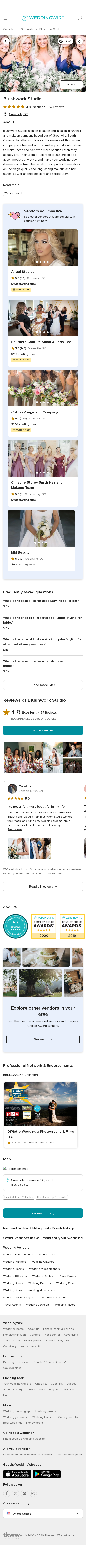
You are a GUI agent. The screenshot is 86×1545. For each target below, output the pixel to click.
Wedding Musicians (40, 1290)
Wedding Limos (12, 1290)
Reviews (24, 1362)
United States (22, 1513)
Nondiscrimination (14, 1334)
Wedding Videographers (44, 1269)
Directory (9, 1362)
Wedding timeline (43, 1417)
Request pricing (43, 1213)
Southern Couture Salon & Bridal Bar (41, 342)
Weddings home (13, 1329)
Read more (11, 185)
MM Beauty (20, 552)
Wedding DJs (47, 1254)
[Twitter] (15, 1493)
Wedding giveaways (15, 1417)
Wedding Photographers (18, 1254)
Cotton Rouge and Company (34, 412)
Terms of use (11, 1340)
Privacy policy (32, 1340)
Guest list (57, 1383)
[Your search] (6, 41)
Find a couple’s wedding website (24, 1438)
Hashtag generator (47, 1411)
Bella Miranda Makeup (59, 1228)
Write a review (43, 730)
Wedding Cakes (66, 1283)
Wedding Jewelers (38, 1304)
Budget (71, 1383)
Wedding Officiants (15, 1276)
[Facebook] (6, 1493)
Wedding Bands (13, 1283)
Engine (53, 1389)
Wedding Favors (65, 1304)
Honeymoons (35, 1422)
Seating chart (36, 1389)
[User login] (80, 17)
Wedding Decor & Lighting (19, 1297)
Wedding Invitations (54, 1297)
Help (6, 1395)
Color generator (68, 1417)
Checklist (41, 1383)
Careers (35, 1334)
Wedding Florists (13, 1269)
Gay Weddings (12, 1368)
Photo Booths (68, 1276)
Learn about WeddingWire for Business (28, 1454)
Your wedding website (17, 1383)
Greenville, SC (18, 114)
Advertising (71, 1334)
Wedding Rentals (43, 1276)
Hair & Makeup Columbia (18, 1197)
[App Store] (17, 1477)
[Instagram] (33, 1493)
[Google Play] (47, 1477)
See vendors (43, 1039)
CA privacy (10, 1346)
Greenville (28, 29)
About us (33, 1329)
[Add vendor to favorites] (79, 41)
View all (71, 84)
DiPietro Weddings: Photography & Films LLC (40, 1134)
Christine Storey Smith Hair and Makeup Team (37, 485)
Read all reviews (41, 887)
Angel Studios (22, 271)
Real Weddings (12, 1422)
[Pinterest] (24, 1493)
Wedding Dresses (39, 1283)
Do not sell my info (57, 1340)
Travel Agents (12, 1304)
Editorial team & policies (58, 1329)
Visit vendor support (69, 1454)
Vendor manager (13, 1389)
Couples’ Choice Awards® (49, 1362)
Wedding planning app (17, 1411)
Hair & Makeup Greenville (52, 1197)
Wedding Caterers (42, 1261)
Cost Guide (69, 1389)
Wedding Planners (14, 1261)
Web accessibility (31, 1346)
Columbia (9, 29)
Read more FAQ (43, 685)
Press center (52, 1334)
